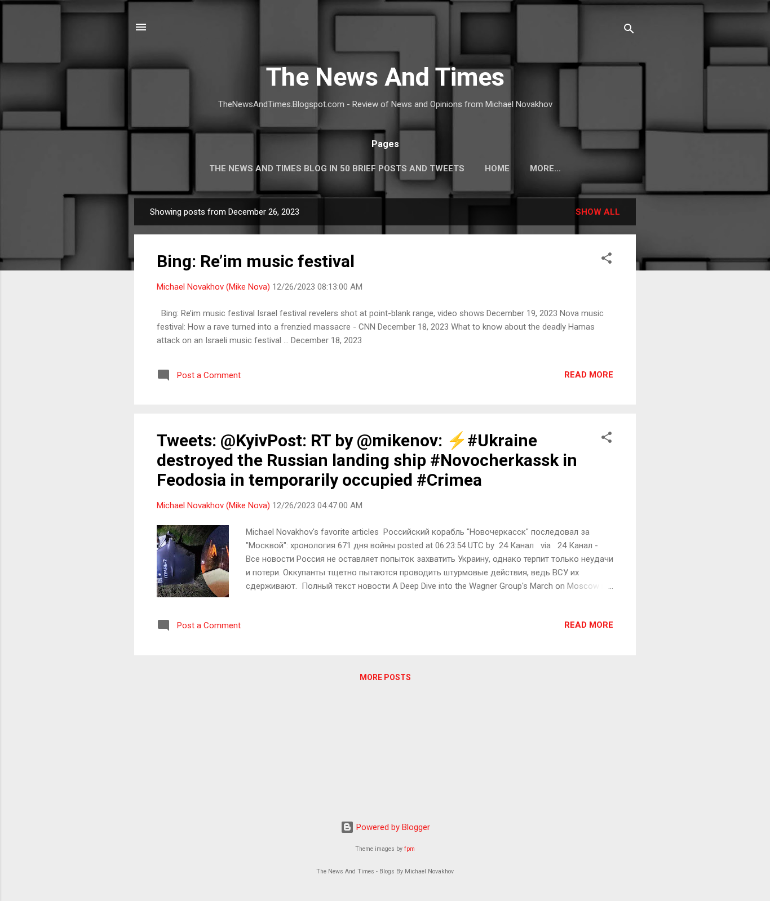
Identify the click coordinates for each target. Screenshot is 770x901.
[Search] (629, 31)
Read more (588, 375)
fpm (409, 849)
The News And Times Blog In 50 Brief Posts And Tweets (336, 168)
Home (497, 168)
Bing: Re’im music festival (256, 261)
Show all (598, 212)
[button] (606, 260)
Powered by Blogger (392, 827)
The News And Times (385, 77)
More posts (385, 677)
